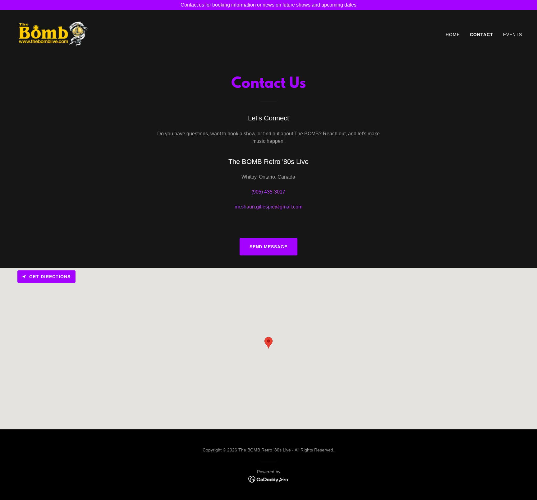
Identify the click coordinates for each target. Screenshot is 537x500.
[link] (53, 33)
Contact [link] (481, 34)
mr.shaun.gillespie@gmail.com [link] (268, 206)
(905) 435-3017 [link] (268, 191)
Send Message (269, 246)
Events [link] (512, 34)
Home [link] (453, 34)
